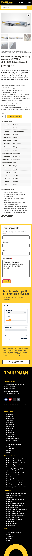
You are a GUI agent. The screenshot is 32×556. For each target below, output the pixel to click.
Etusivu (2, 51)
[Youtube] (10, 399)
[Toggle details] (26, 327)
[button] (29, 2)
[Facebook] (6, 399)
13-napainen (16, 169)
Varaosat (8, 490)
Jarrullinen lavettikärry (17, 51)
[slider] (10, 320)
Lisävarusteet (10, 455)
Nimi (4, 233)
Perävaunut (9, 411)
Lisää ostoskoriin (14, 117)
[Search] (29, 7)
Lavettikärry (8, 51)
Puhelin (5, 250)
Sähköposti (6, 242)
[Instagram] (14, 399)
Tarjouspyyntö (7, 258)
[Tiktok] (18, 399)
